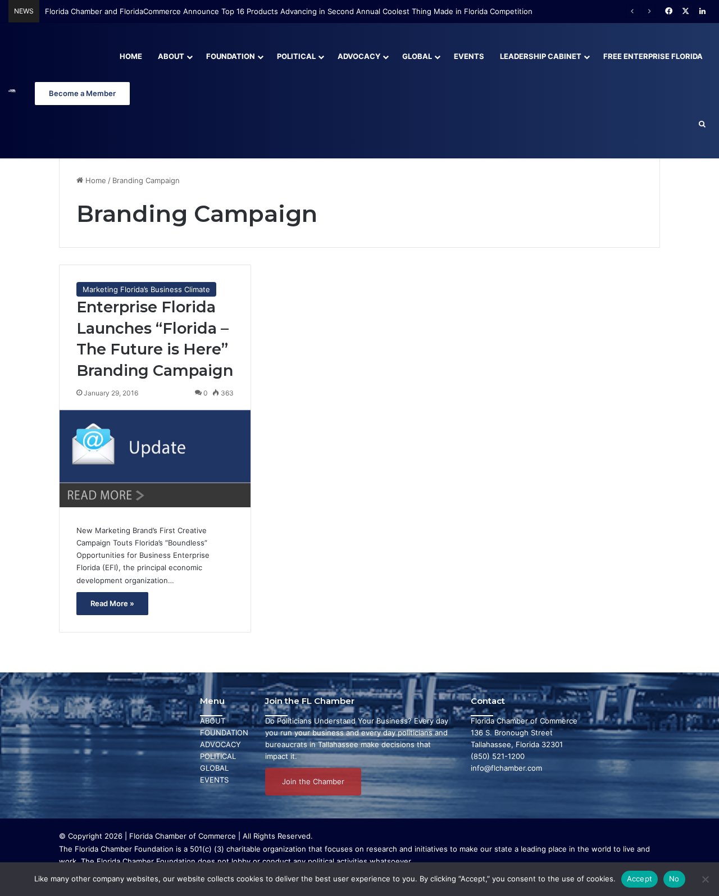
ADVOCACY (220, 744)
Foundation (230, 56)
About (171, 56)
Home (131, 56)
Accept (640, 878)
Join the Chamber (313, 781)
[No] (705, 879)
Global (417, 56)
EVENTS (214, 779)
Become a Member (82, 93)
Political (296, 56)
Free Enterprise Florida (653, 56)
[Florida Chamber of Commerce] (12, 90)
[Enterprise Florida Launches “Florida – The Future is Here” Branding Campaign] (155, 458)
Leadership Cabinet (540, 56)
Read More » (112, 603)
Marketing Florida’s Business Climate (146, 289)
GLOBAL (214, 767)
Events (469, 56)
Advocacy (359, 56)
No (674, 878)
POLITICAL (218, 756)
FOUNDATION (224, 732)
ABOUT (212, 720)
